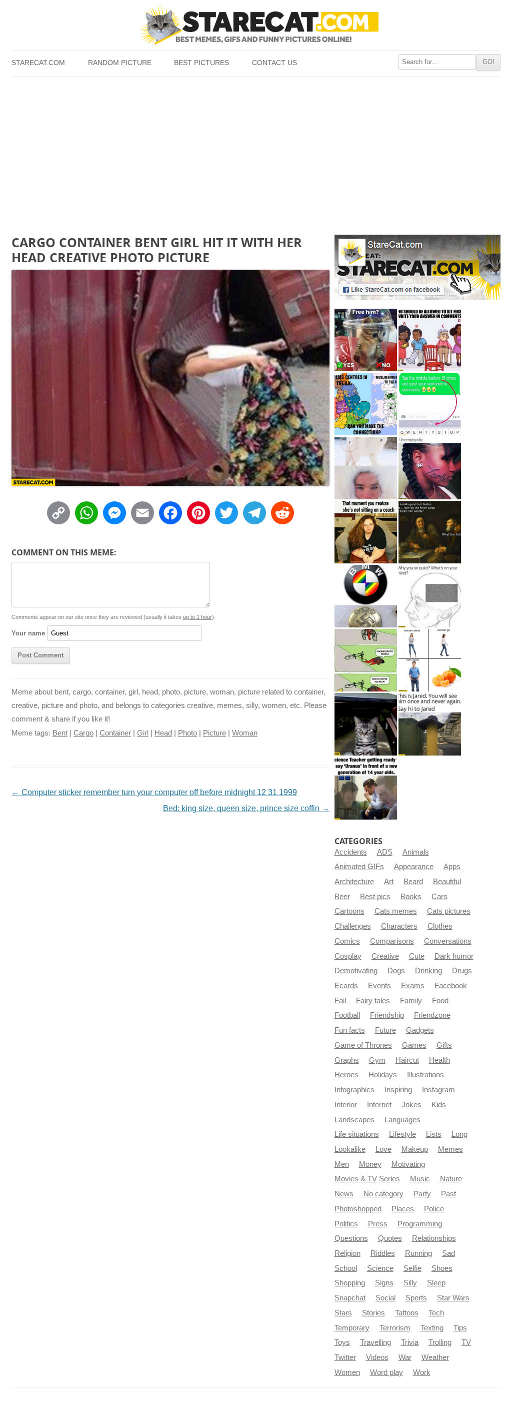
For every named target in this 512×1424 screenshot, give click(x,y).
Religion (347, 1253)
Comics (347, 941)
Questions (351, 1238)
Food (440, 1001)
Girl (142, 733)
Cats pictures (448, 911)
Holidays (382, 1075)
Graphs (346, 1060)
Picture (214, 733)
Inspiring (398, 1090)
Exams (412, 986)
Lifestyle (402, 1134)
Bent (60, 733)
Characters (399, 926)
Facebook (450, 986)
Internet (379, 1105)
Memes (450, 1149)
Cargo (84, 733)
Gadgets (420, 1030)
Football (347, 1015)
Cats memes (395, 911)
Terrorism (395, 1328)
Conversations (448, 941)
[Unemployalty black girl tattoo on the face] (429, 468)
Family (411, 1001)
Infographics (354, 1090)
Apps (452, 867)
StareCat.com (38, 63)
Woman (245, 733)
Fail (340, 1001)
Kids (439, 1105)
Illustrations (425, 1075)
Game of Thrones (363, 1045)
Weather (435, 1357)
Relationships (434, 1238)
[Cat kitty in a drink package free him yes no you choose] (365, 340)
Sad (448, 1253)
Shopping (349, 1283)
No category (384, 1194)
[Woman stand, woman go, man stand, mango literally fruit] (429, 660)
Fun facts (349, 1030)
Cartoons (349, 911)
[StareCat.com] (256, 24)
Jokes (412, 1105)
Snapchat (350, 1298)
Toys (342, 1342)
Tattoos (406, 1313)
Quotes (390, 1238)
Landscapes (354, 1120)
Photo (187, 733)
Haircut (407, 1060)
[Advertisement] (256, 152)
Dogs (396, 971)
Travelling (375, 1342)
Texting (432, 1328)
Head (163, 733)
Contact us (274, 63)
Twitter (345, 1357)
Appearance (414, 867)
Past (448, 1194)
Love (384, 1149)
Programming (420, 1224)
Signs (384, 1283)
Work (421, 1372)
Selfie (413, 1268)
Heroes (346, 1075)
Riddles (382, 1253)
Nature (451, 1179)
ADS (384, 852)
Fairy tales (373, 1001)
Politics (346, 1224)
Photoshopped (358, 1209)
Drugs (462, 971)
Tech (436, 1313)
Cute (416, 956)
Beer (342, 897)
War (405, 1357)
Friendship (387, 1015)
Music (420, 1179)
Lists (434, 1134)
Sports (416, 1298)
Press (378, 1224)
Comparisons (392, 941)
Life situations (356, 1134)
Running (418, 1253)
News (344, 1194)
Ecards (346, 986)
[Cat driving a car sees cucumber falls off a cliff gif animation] (365, 724)
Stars (343, 1313)
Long (460, 1134)
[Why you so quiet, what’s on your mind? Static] (429, 596)
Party (422, 1194)
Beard (413, 882)
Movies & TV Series (367, 1179)
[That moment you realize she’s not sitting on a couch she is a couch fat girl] (365, 532)
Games (414, 1045)
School (345, 1268)
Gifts (444, 1045)
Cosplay (348, 956)
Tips (460, 1328)
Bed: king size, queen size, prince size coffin (246, 808)
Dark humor (454, 956)
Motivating (408, 1164)
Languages (402, 1120)
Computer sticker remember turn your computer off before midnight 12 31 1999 (154, 792)
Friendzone (432, 1015)
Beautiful (447, 882)
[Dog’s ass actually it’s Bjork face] (365, 468)
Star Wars (453, 1298)
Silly (410, 1283)
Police (434, 1209)
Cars (440, 897)
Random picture (120, 63)
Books (411, 897)
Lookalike (350, 1149)
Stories (373, 1313)
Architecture (354, 882)
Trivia (409, 1342)
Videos (377, 1357)
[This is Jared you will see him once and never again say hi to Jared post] (429, 724)
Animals (415, 852)
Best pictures (201, 63)
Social (386, 1298)
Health (439, 1060)
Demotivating (356, 971)
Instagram (438, 1090)
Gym (377, 1060)
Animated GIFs (359, 867)
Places (403, 1209)
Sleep (436, 1283)
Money (370, 1164)
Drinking (428, 971)
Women (347, 1372)
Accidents (350, 852)
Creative (385, 956)
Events (379, 986)
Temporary (352, 1328)
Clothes (440, 926)
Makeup (415, 1149)
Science (380, 1268)
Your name (28, 633)
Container (115, 733)
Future (385, 1030)
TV (466, 1342)
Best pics (375, 897)
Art (389, 882)
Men (341, 1164)
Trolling (440, 1342)
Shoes (442, 1268)
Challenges (352, 926)
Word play (386, 1372)
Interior (345, 1105)
